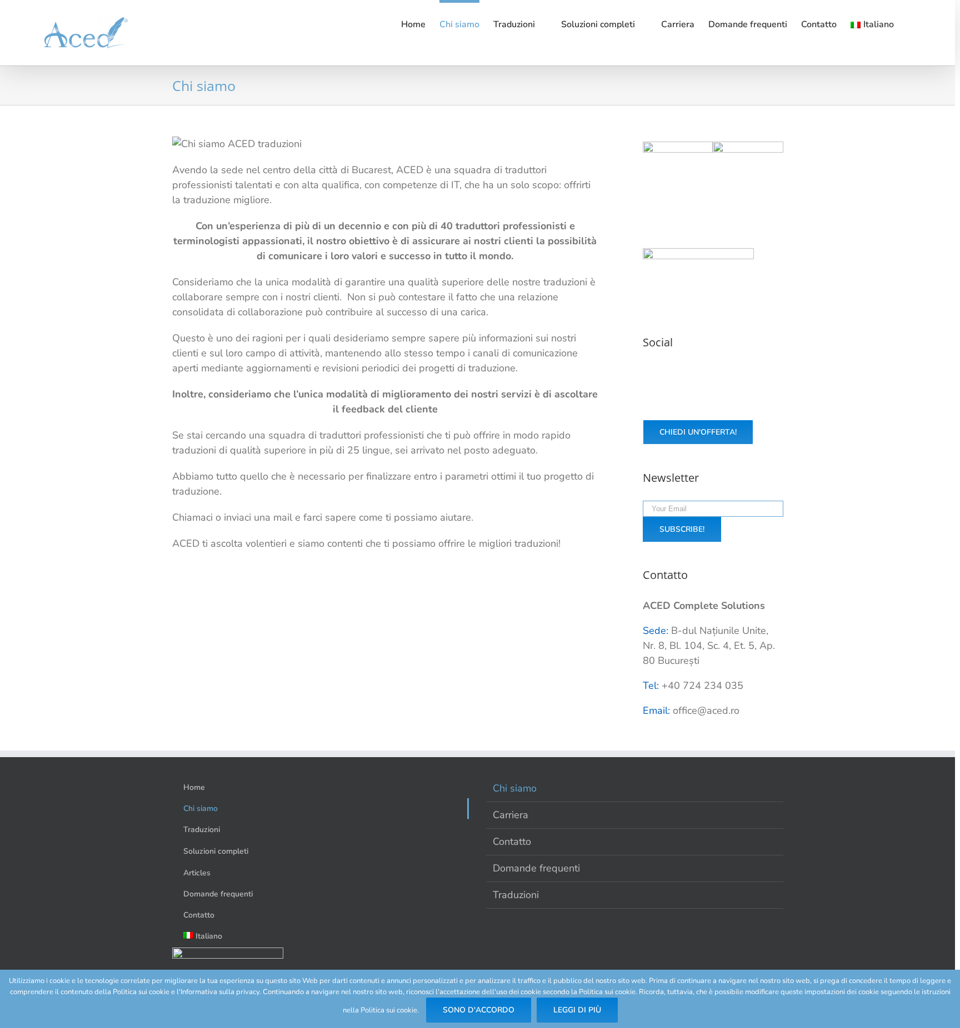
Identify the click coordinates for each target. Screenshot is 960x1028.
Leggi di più (577, 1010)
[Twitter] (694, 372)
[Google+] (713, 372)
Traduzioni (516, 894)
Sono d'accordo (478, 1010)
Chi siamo (515, 788)
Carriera (510, 815)
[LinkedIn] (731, 372)
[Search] (921, 23)
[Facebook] (676, 372)
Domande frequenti (536, 868)
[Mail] (749, 372)
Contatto (512, 841)
